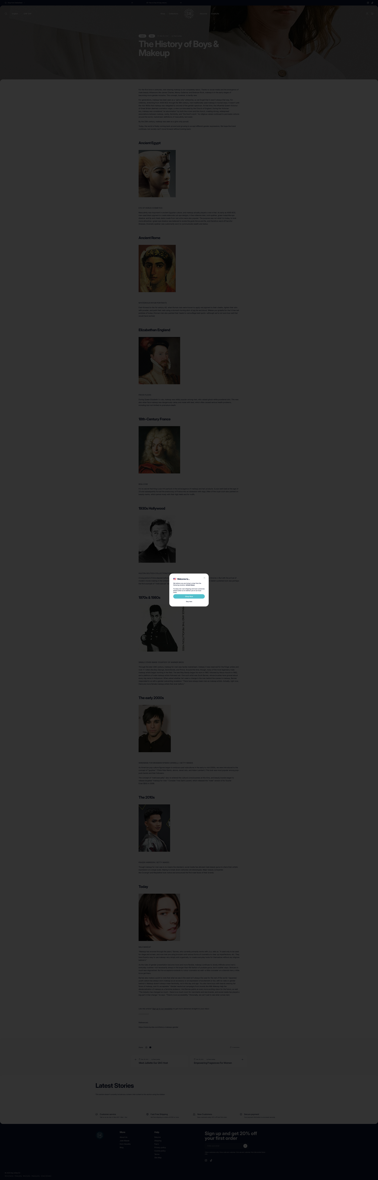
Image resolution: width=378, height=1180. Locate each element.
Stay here (189, 601)
